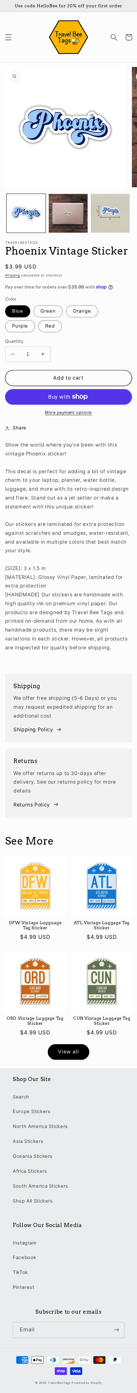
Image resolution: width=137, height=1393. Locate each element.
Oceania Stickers (33, 1156)
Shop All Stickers (33, 1201)
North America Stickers (40, 1126)
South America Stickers (40, 1186)
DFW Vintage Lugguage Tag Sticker (35, 925)
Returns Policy (31, 805)
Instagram (25, 1243)
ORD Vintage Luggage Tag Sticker (35, 1021)
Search (21, 1097)
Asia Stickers (28, 1141)
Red (50, 326)
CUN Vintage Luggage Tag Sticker (102, 1021)
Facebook (24, 1257)
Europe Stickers (31, 1111)
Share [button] (19, 428)
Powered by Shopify (87, 1382)
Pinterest (23, 1287)
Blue (17, 311)
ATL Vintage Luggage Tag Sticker (102, 925)
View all (68, 1052)
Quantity (14, 341)
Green (48, 311)
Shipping (12, 275)
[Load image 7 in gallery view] (110, 213)
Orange (82, 311)
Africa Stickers (30, 1171)
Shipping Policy (33, 729)
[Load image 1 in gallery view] (26, 213)
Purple (20, 326)
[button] (8, 37)
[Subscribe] (116, 1329)
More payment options (68, 412)
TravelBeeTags (59, 1382)
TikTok (20, 1272)
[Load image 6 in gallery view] (68, 213)
